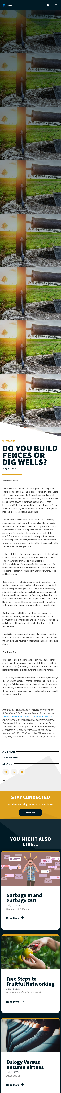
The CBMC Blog (8, 441)
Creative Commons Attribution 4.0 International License (27, 716)
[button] (48, 5)
